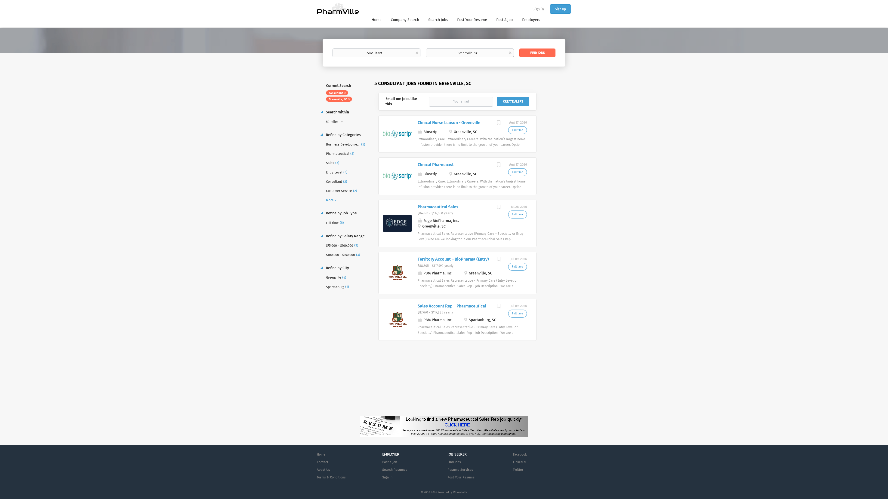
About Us (323, 470)
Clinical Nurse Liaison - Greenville (449, 122)
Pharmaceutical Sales (438, 207)
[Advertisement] (558, 169)
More (330, 200)
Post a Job (389, 462)
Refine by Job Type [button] (341, 213)
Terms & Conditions (331, 477)
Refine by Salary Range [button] (345, 236)
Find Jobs (537, 53)
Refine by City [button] (337, 268)
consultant (336, 93)
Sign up (560, 9)
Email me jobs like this (401, 101)
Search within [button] (337, 112)
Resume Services (460, 470)
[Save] (498, 123)
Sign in (538, 9)
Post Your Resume (461, 477)
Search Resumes (394, 470)
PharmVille (460, 492)
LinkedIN (519, 462)
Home (321, 454)
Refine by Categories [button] (343, 135)
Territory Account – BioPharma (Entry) (453, 259)
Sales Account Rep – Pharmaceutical (452, 306)
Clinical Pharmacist (436, 164)
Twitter (518, 470)
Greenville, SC (338, 99)
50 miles (332, 122)
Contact (322, 462)
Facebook (520, 454)
